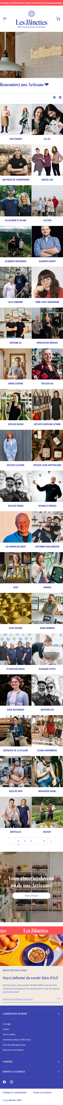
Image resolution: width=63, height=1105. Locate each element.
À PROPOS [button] (7, 1061)
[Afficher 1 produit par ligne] (54, 97)
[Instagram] (11, 1082)
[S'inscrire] (57, 998)
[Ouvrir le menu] (8, 19)
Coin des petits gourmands (14, 1044)
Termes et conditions (42, 1092)
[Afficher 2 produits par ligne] (60, 97)
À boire (6, 1029)
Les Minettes (10, 1100)
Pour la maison (9, 1034)
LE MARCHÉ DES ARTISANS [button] (15, 1013)
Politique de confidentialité (15, 1092)
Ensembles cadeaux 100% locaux (17, 1039)
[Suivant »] (51, 840)
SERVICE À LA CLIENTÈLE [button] (14, 1071)
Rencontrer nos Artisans (13, 1049)
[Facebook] (4, 1082)
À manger (7, 1023)
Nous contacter (31, 895)
